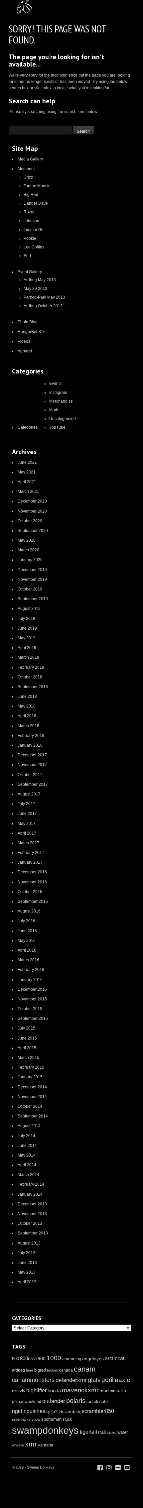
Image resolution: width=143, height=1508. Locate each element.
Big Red (31, 194)
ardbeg (18, 1370)
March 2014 (28, 1174)
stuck (67, 1419)
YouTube (57, 427)
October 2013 (30, 1223)
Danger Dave (36, 203)
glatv (94, 1379)
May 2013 (27, 1272)
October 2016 (30, 891)
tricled (111, 1432)
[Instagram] (109, 1468)
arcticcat (114, 1358)
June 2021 (27, 462)
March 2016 (28, 960)
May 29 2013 (35, 288)
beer (29, 1370)
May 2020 (27, 540)
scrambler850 (98, 1411)
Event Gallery (30, 272)
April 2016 (27, 950)
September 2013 (33, 1233)
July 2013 (26, 1253)
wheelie (18, 1445)
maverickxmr (80, 1390)
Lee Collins (34, 247)
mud (104, 1390)
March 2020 (28, 550)
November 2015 (32, 999)
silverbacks (21, 1419)
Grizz (28, 177)
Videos (24, 341)
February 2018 (31, 735)
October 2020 (30, 521)
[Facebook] (100, 1468)
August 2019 (29, 608)
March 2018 (28, 726)
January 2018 (30, 745)
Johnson (31, 220)
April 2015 (27, 1048)
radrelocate (97, 1401)
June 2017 (27, 813)
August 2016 (29, 911)
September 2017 (33, 784)
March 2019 (28, 657)
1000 (54, 1358)
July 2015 (26, 1028)
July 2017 (26, 803)
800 (15, 1358)
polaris (75, 1400)
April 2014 (27, 1165)
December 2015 (32, 989)
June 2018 (27, 696)
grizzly (18, 1390)
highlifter (36, 1390)
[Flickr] (118, 1468)
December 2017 (32, 755)
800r (25, 1358)
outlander (53, 1401)
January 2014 (30, 1194)
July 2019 (26, 618)
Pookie (30, 238)
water (122, 1432)
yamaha (45, 1444)
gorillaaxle (115, 1379)
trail (102, 1432)
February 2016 (31, 969)
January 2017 (30, 862)
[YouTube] (127, 1468)
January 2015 (30, 1077)
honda (54, 1390)
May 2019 (27, 638)
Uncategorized (62, 418)
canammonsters (33, 1380)
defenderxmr (71, 1380)
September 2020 (33, 530)
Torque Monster (38, 186)
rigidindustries (28, 1411)
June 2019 (27, 628)
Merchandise (61, 401)
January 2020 (30, 559)
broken (52, 1370)
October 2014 (30, 1106)
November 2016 (32, 882)
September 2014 (33, 1116)
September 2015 (33, 1018)
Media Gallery (30, 159)
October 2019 (30, 589)
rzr (54, 1410)
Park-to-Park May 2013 (44, 297)
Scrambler (70, 1411)
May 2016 (27, 940)
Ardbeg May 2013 (40, 280)
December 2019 (32, 569)
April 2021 (27, 481)
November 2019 (32, 579)
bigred (40, 1370)
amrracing (71, 1358)
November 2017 (32, 764)
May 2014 (27, 1155)
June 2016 (27, 931)
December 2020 (32, 501)
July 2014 (26, 1136)
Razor (29, 212)
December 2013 (32, 1204)
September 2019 (33, 599)
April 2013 (27, 1282)
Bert (27, 255)
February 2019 (31, 667)
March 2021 (28, 491)
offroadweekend (26, 1401)
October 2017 (30, 774)
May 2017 (27, 823)
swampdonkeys (45, 1430)
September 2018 (33, 686)
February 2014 (31, 1184)
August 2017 (29, 794)
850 (34, 1359)
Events (55, 383)
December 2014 (32, 1087)
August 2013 (29, 1243)
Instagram (58, 392)
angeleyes (93, 1358)
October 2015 (30, 1008)
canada (66, 1370)
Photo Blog (28, 322)
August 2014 (29, 1125)
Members (26, 169)
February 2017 (31, 852)
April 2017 (27, 833)
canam (84, 1369)
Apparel (25, 351)
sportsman (51, 1419)
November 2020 (32, 511)
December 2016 (32, 872)
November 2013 (32, 1213)
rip (48, 1412)
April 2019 (27, 647)
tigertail (88, 1432)
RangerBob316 (32, 331)
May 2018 (27, 706)
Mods (54, 410)
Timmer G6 (34, 229)
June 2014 (27, 1145)
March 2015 (28, 1057)
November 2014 (32, 1096)
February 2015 (31, 1067)
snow (36, 1419)
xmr (31, 1444)
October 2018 (30, 677)
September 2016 (33, 901)
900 (42, 1358)
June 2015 (27, 1038)
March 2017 (28, 843)
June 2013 (27, 1262)
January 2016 (30, 979)
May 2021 (27, 472)
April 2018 (27, 716)
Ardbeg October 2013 (43, 306)
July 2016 (26, 921)
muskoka (118, 1391)
